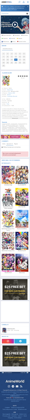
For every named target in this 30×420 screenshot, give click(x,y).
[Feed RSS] (21, 386)
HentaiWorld (7, 399)
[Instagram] (8, 341)
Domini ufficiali (17, 418)
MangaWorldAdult (21, 399)
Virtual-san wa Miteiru (22, 228)
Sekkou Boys (22, 272)
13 (3, 59)
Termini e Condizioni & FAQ (17, 407)
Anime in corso (22, 414)
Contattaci (7, 407)
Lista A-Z (20, 416)
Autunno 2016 (11, 93)
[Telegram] (20, 341)
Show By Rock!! (8, 272)
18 (24, 59)
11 (20, 56)
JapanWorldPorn (15, 401)
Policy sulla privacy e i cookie (10, 409)
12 (24, 56)
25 (3, 65)
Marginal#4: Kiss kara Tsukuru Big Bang (8, 207)
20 (7, 62)
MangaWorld (13, 399)
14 (7, 59)
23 (20, 62)
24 (24, 62)
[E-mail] (17, 386)
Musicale (15, 96)
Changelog (10, 418)
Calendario (14, 416)
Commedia (9, 96)
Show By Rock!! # (22, 250)
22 (15, 62)
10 (15, 56)
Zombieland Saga (8, 185)
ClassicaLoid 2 (11, 328)
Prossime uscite (6, 416)
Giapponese (10, 90)
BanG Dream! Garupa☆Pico (8, 250)
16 (15, 59)
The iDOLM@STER (22, 185)
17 (20, 59)
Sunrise (9, 94)
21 (11, 62)
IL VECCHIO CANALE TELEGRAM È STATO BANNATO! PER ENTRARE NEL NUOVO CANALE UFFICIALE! (13, 8)
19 (3, 62)
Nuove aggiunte (6, 414)
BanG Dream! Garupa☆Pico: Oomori (8, 229)
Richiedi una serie (22, 409)
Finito (8, 104)
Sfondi (25, 416)
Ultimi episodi (14, 414)
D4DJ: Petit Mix (21, 206)
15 (11, 59)
